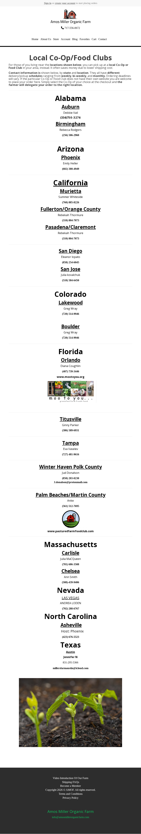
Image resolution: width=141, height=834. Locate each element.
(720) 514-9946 (70, 313)
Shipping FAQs (70, 782)
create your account (65, 3)
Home (35, 39)
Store (56, 39)
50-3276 (74, 117)
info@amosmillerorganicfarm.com (70, 817)
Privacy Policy (70, 797)
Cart (94, 39)
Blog (75, 39)
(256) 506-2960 (70, 135)
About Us (45, 39)
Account (65, 39)
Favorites (85, 39)
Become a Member (70, 785)
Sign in (47, 3)
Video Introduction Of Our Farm (70, 778)
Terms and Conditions (71, 793)
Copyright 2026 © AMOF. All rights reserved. (70, 789)
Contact (102, 39)
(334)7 (64, 117)
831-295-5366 (70, 662)
